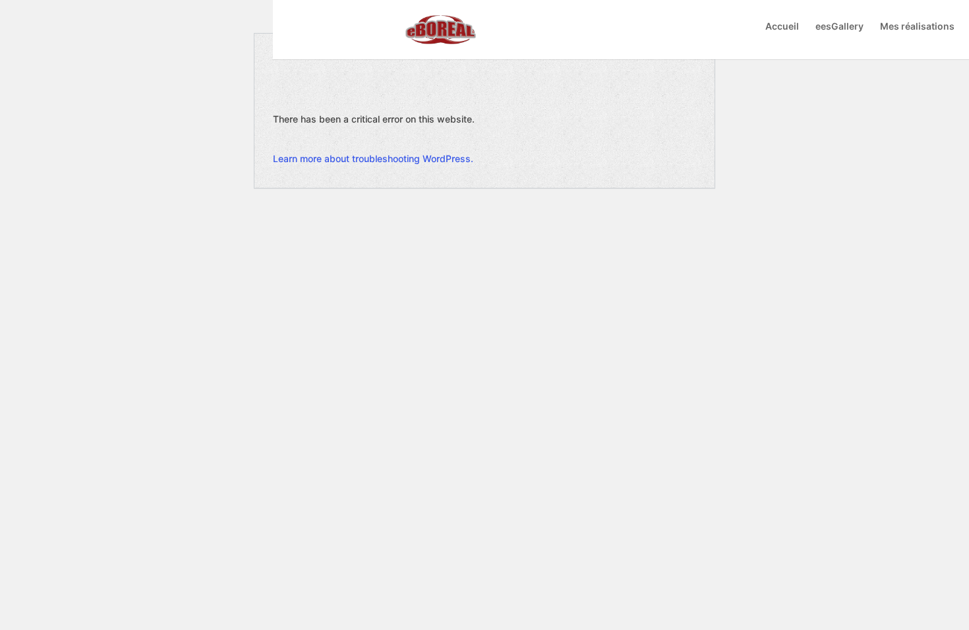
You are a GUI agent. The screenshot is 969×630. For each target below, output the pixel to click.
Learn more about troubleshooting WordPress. (373, 158)
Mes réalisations (917, 27)
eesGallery (839, 27)
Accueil (782, 27)
